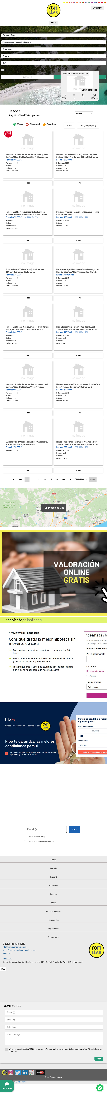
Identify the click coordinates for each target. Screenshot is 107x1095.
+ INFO (28, 183)
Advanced (27, 77)
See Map (9, 70)
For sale (53, 868)
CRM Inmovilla (21, 1082)
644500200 (7, 953)
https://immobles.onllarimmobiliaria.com (19, 950)
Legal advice (53, 929)
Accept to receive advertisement (40, 842)
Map (3, 969)
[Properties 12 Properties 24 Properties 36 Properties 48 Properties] (81, 479)
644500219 (7, 959)
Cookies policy (53, 937)
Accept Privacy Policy (36, 837)
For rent (53, 877)
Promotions (53, 885)
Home (53, 860)
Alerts (69, 125)
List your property (88, 125)
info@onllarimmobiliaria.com (14, 947)
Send (74, 829)
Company (54, 894)
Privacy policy (53, 920)
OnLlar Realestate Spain (53, 1077)
